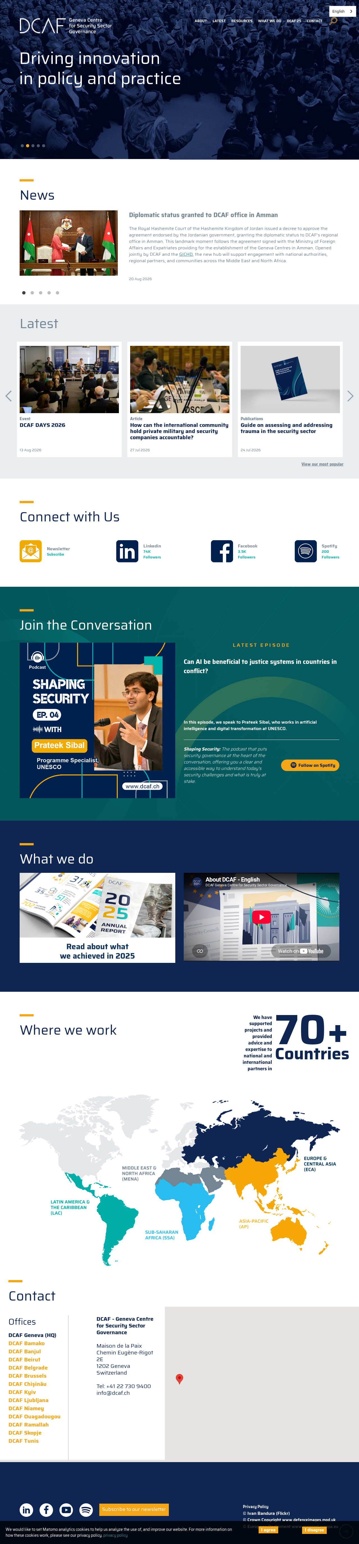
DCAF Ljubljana (28, 1400)
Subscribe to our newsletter (134, 1509)
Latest (219, 21)
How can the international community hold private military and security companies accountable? (179, 431)
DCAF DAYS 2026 (42, 424)
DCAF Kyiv (22, 1392)
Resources (241, 21)
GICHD (186, 254)
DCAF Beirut (24, 1359)
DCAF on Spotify (86, 1510)
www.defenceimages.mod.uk (309, 1520)
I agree (268, 1529)
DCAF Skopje (25, 1432)
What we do (269, 21)
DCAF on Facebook (46, 1510)
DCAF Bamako (26, 1343)
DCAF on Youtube (66, 1510)
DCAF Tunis (23, 1441)
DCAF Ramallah (28, 1424)
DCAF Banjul (24, 1351)
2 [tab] (32, 293)
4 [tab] (49, 293)
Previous (5, 393)
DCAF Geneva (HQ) (32, 1335)
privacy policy (115, 1535)
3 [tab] (40, 293)
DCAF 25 (294, 21)
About (201, 21)
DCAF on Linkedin (26, 1510)
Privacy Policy (255, 1507)
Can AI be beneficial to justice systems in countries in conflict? (260, 666)
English (338, 11)
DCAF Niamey (26, 1408)
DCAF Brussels (27, 1376)
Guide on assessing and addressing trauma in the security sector (287, 428)
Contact (315, 21)
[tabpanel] (179, 246)
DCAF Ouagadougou (34, 1416)
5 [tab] (57, 293)
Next (348, 393)
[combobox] (342, 11)
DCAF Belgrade (28, 1367)
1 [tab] (24, 293)
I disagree (314, 1530)
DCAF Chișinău (27, 1384)
